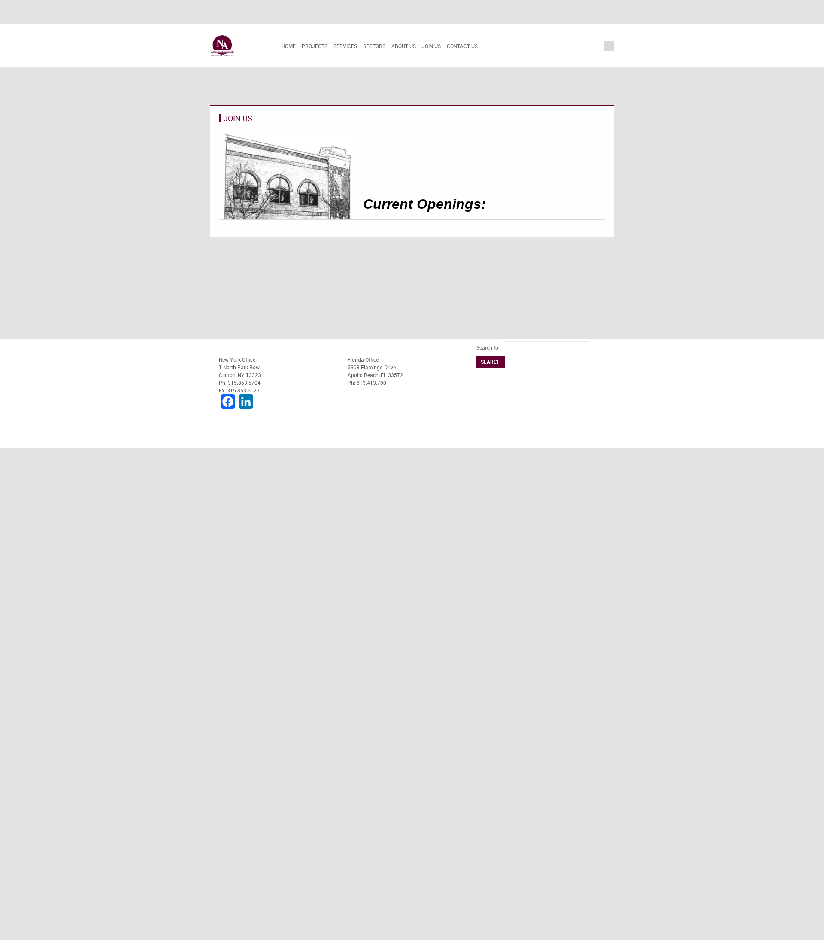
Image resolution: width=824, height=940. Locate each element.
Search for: (488, 347)
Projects (314, 46)
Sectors (374, 46)
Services (345, 46)
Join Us (431, 46)
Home (289, 46)
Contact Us (462, 46)
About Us (403, 46)
